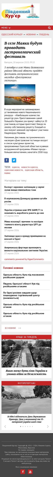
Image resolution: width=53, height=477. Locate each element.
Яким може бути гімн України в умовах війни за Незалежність (26, 372)
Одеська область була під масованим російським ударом (23, 276)
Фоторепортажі (26, 383)
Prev (5, 426)
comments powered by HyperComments (24, 259)
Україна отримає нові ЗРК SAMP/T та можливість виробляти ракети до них (24, 211)
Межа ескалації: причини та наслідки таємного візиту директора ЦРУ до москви (23, 224)
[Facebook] (22, 471)
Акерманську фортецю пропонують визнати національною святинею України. (26, 249)
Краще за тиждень (26, 337)
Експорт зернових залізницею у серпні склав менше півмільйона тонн (24, 188)
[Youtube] (30, 471)
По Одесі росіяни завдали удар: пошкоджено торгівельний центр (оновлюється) (21, 295)
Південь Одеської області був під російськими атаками (21, 285)
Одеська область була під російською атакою (23, 305)
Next (48, 426)
